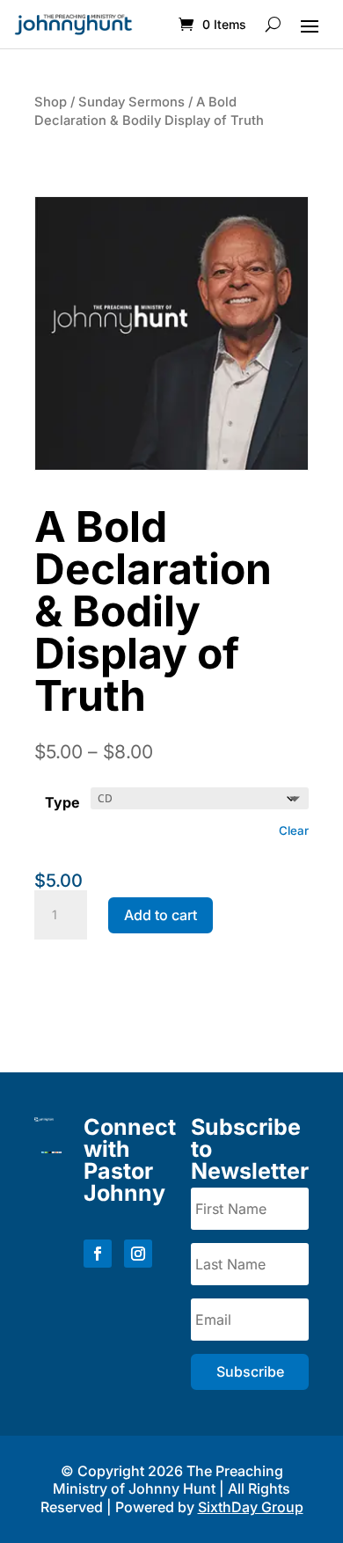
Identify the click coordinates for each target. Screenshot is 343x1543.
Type (62, 802)
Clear (294, 830)
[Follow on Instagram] (138, 1254)
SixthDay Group (250, 1507)
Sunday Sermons (131, 102)
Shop (50, 102)
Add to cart (160, 915)
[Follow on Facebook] (98, 1254)
